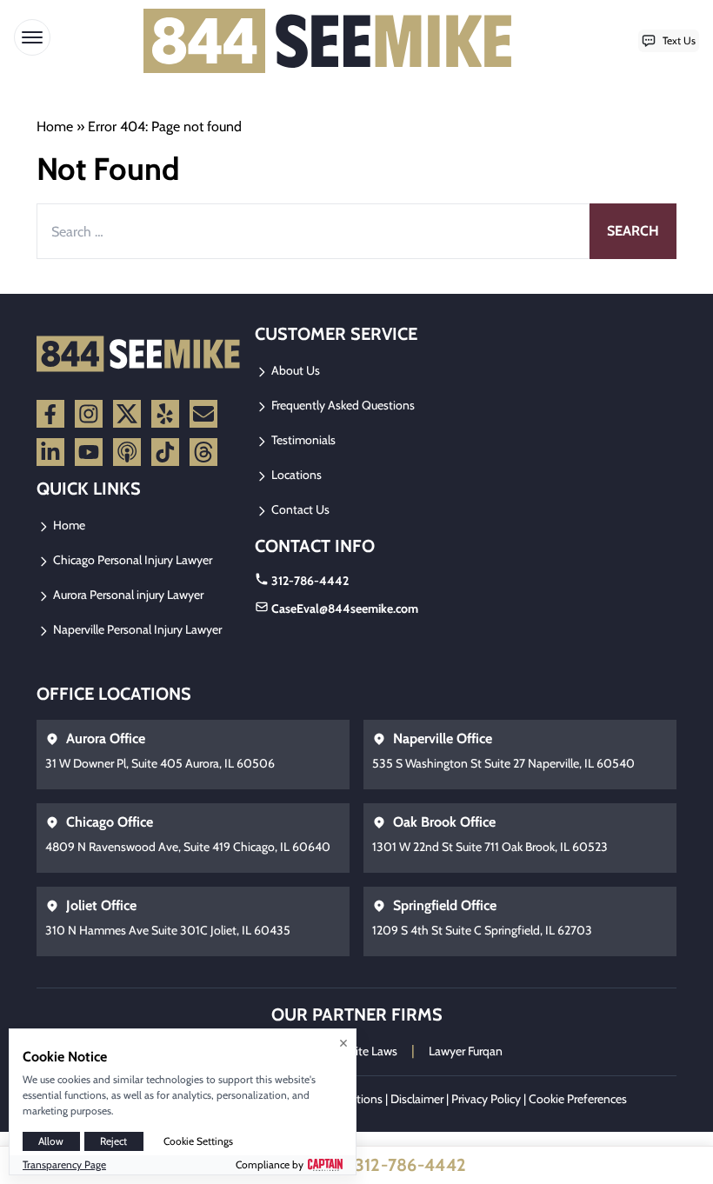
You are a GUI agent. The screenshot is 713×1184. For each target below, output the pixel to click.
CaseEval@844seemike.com (344, 608)
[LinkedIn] (50, 452)
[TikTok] (165, 452)
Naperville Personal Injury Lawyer (136, 629)
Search (633, 231)
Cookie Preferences (578, 1099)
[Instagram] (89, 414)
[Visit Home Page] (328, 41)
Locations (295, 474)
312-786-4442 (310, 581)
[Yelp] (165, 414)
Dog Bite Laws (360, 1051)
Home (55, 126)
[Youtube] (89, 452)
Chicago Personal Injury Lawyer (131, 560)
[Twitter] (127, 414)
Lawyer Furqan (466, 1051)
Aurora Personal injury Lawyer (126, 594)
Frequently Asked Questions (342, 405)
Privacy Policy (486, 1099)
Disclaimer (416, 1099)
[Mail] (203, 414)
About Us (294, 370)
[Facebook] (50, 414)
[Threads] (203, 452)
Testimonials (302, 440)
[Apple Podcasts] (127, 452)
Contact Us (299, 509)
